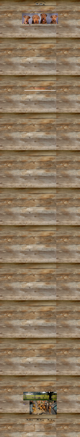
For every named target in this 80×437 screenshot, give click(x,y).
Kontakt (43, 11)
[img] (40, 3)
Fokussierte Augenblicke (38, 11)
